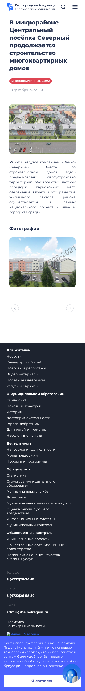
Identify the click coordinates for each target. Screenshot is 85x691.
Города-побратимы (23, 424)
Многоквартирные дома (30, 80)
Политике (54, 666)
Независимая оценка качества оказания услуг (33, 557)
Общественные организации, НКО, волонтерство (37, 547)
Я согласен (42, 681)
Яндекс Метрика (18, 647)
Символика (16, 400)
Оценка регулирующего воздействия (28, 511)
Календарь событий (24, 362)
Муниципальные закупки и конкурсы (39, 503)
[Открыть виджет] (71, 673)
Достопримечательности (28, 418)
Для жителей (18, 350)
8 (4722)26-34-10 (20, 579)
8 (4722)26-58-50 (21, 596)
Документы (16, 497)
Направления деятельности (31, 449)
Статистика (16, 475)
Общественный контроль (29, 533)
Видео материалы (22, 374)
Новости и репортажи (26, 368)
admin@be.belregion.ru (27, 612)
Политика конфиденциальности (26, 624)
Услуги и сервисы (22, 386)
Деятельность (19, 443)
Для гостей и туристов (26, 429)
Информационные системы (31, 519)
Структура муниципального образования (31, 483)
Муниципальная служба (27, 491)
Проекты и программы (27, 461)
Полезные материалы (26, 380)
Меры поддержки (22, 455)
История (14, 412)
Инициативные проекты (28, 539)
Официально (18, 469)
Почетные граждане (24, 406)
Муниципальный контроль (30, 525)
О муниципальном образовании (35, 394)
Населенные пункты (24, 435)
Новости (14, 356)
